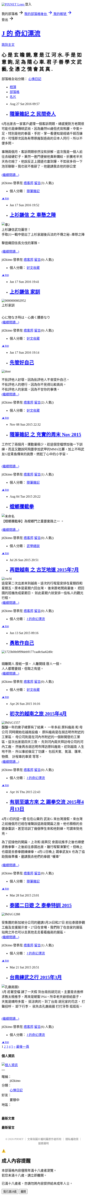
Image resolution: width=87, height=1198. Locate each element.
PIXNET (18, 1139)
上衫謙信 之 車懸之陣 (33, 215)
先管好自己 (22, 362)
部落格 (14, 92)
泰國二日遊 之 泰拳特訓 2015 (41, 905)
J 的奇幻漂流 (36, 619)
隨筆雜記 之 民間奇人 (33, 114)
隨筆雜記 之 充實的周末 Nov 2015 (45, 434)
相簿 (13, 87)
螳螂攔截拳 (22, 506)
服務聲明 (43, 1143)
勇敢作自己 (22, 643)
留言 (37, 183)
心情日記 (34, 79)
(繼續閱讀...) (10, 175)
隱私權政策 (72, 1139)
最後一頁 (22, 1046)
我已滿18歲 (10, 1191)
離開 (23, 1191)
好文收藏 (33, 267)
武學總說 (33, 546)
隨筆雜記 (33, 191)
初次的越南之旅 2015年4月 (38, 713)
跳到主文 (8, 44)
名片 (13, 97)
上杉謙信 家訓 (25, 291)
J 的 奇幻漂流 (21, 33)
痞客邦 (28, 183)
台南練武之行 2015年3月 (36, 977)
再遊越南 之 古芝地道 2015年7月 (44, 569)
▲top (5, 198)
